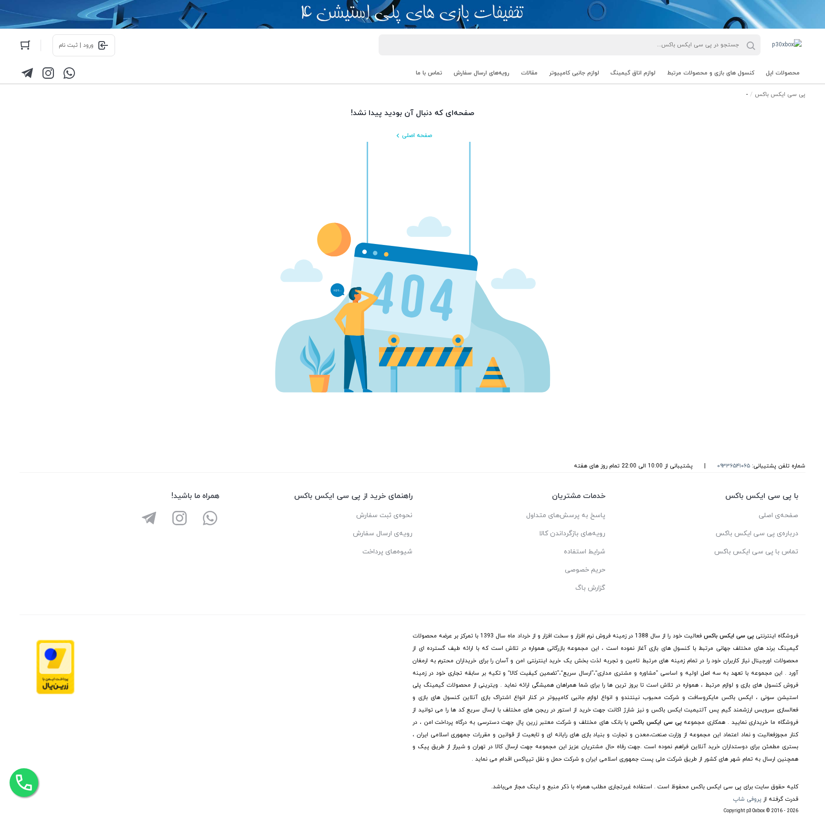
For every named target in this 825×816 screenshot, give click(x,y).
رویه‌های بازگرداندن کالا (572, 533)
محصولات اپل (783, 73)
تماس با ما (429, 73)
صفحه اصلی (417, 135)
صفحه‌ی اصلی (778, 515)
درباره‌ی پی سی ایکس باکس (757, 533)
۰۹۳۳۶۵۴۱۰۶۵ (733, 466)
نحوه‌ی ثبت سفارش (384, 515)
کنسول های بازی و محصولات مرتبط (710, 73)
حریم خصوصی (585, 569)
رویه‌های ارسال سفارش (481, 73)
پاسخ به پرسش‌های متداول (565, 515)
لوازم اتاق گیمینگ (633, 73)
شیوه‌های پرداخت (387, 551)
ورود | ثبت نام (76, 45)
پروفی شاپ (747, 799)
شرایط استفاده (584, 551)
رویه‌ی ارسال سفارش (382, 533)
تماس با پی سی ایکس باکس (756, 551)
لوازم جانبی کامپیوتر (574, 73)
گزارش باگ (590, 588)
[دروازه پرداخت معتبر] (55, 693)
